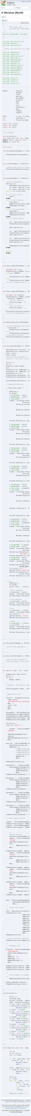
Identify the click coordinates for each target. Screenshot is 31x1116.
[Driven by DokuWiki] (19, 1112)
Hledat (14, 7)
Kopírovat (25, 23)
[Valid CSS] (12, 1112)
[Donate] (12, 1110)
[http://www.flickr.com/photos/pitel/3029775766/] (15, 17)
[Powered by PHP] (19, 1110)
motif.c (5, 20)
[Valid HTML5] (26, 1110)
